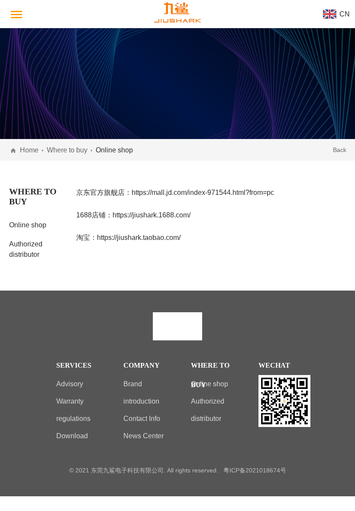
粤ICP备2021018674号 (254, 470)
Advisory (69, 383)
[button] (17, 14)
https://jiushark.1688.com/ (151, 215)
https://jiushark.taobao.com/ (139, 237)
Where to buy (67, 150)
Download (72, 435)
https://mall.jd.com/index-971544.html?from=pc (203, 192)
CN (344, 14)
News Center (143, 435)
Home (29, 150)
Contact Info (141, 418)
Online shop (27, 225)
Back (339, 150)
